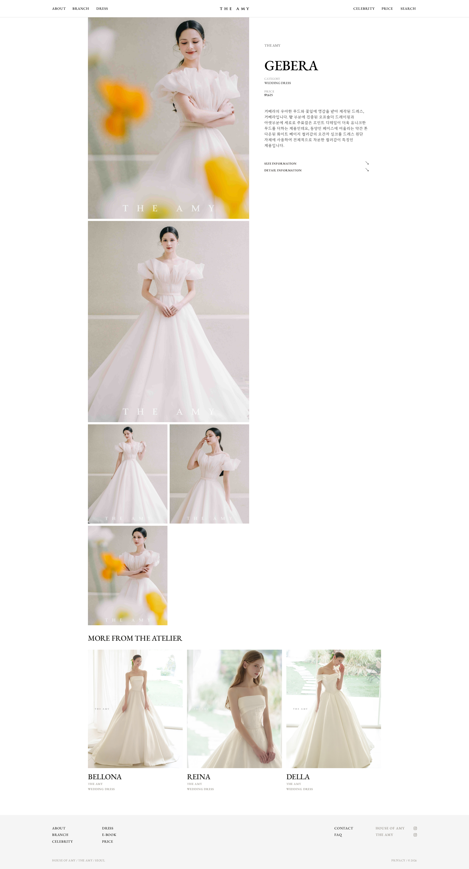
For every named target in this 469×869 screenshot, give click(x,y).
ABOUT (59, 8)
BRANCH (80, 8)
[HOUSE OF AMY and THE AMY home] (234, 8)
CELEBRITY (364, 8)
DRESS (102, 8)
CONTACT (343, 828)
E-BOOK (109, 834)
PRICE (387, 8)
